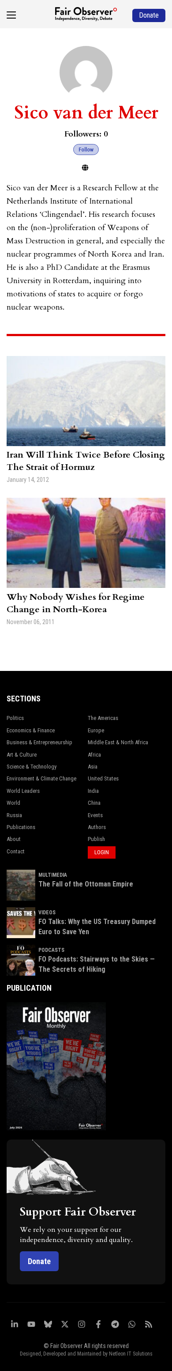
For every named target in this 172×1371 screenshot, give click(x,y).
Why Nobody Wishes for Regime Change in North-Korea (76, 603)
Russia (14, 815)
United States (103, 778)
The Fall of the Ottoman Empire (85, 884)
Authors (97, 827)
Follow (86, 149)
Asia (92, 766)
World (13, 802)
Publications (21, 827)
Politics (15, 718)
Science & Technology (31, 766)
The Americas (103, 718)
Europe (96, 730)
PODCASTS (51, 950)
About (14, 839)
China (94, 802)
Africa (94, 754)
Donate (39, 1261)
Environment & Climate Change (41, 778)
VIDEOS (47, 912)
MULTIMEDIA (52, 875)
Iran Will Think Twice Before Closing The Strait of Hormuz (86, 461)
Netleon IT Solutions (131, 1354)
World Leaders (23, 791)
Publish (96, 839)
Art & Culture (22, 754)
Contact (16, 851)
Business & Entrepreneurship (39, 742)
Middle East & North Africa (118, 742)
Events (95, 815)
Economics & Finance (31, 730)
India (93, 791)
